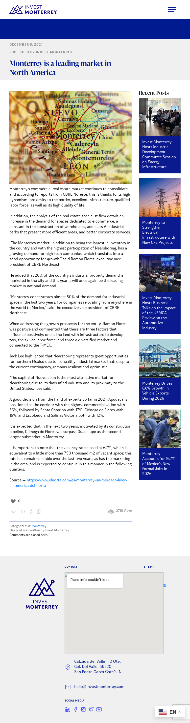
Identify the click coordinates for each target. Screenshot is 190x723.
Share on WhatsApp (39, 511)
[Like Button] (13, 501)
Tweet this (23, 511)
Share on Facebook (31, 511)
